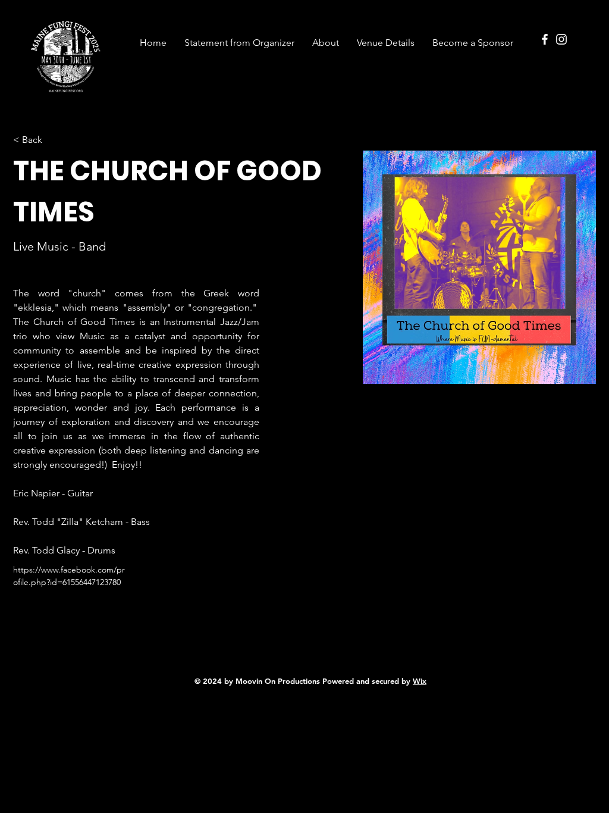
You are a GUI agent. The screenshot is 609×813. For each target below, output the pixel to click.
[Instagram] (561, 39)
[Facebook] (545, 39)
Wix (419, 681)
